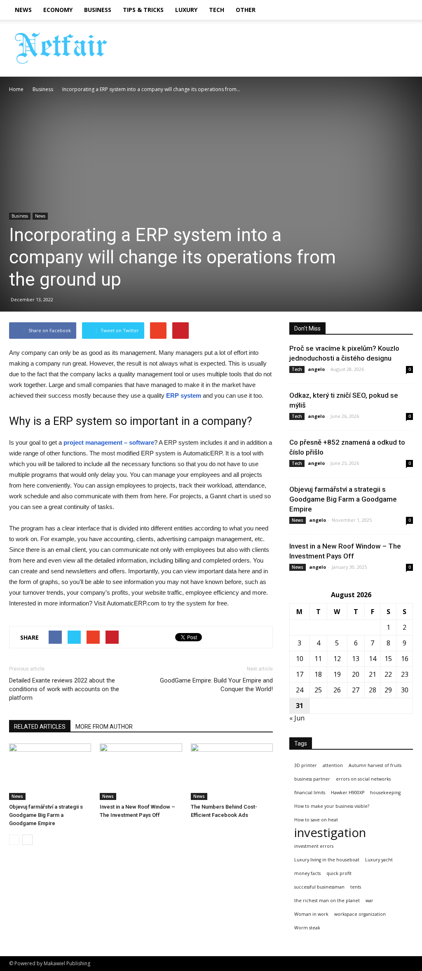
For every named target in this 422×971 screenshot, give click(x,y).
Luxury (186, 10)
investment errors (313, 846)
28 (372, 689)
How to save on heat (316, 820)
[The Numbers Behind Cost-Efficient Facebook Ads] (232, 771)
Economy (58, 10)
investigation (330, 832)
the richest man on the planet (327, 900)
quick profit (339, 873)
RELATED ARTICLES (40, 726)
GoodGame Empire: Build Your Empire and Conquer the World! (216, 685)
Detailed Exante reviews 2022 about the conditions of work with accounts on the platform (64, 689)
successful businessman (319, 887)
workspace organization (360, 914)
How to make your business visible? (331, 806)
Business (97, 10)
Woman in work (311, 914)
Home (16, 89)
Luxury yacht (379, 860)
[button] (403, 10)
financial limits (309, 792)
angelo (316, 369)
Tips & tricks (143, 10)
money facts (307, 873)
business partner (312, 779)
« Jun (297, 717)
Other (246, 10)
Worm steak (307, 928)
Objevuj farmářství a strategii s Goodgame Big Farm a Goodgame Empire (46, 815)
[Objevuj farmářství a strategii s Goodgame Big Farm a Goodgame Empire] (50, 771)
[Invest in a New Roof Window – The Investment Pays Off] (141, 771)
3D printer (305, 765)
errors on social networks (363, 779)
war (369, 900)
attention (333, 765)
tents (355, 887)
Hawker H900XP (347, 792)
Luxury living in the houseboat (326, 860)
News (23, 10)
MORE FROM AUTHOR (104, 726)
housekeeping (385, 792)
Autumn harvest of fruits (375, 765)
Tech (216, 10)
